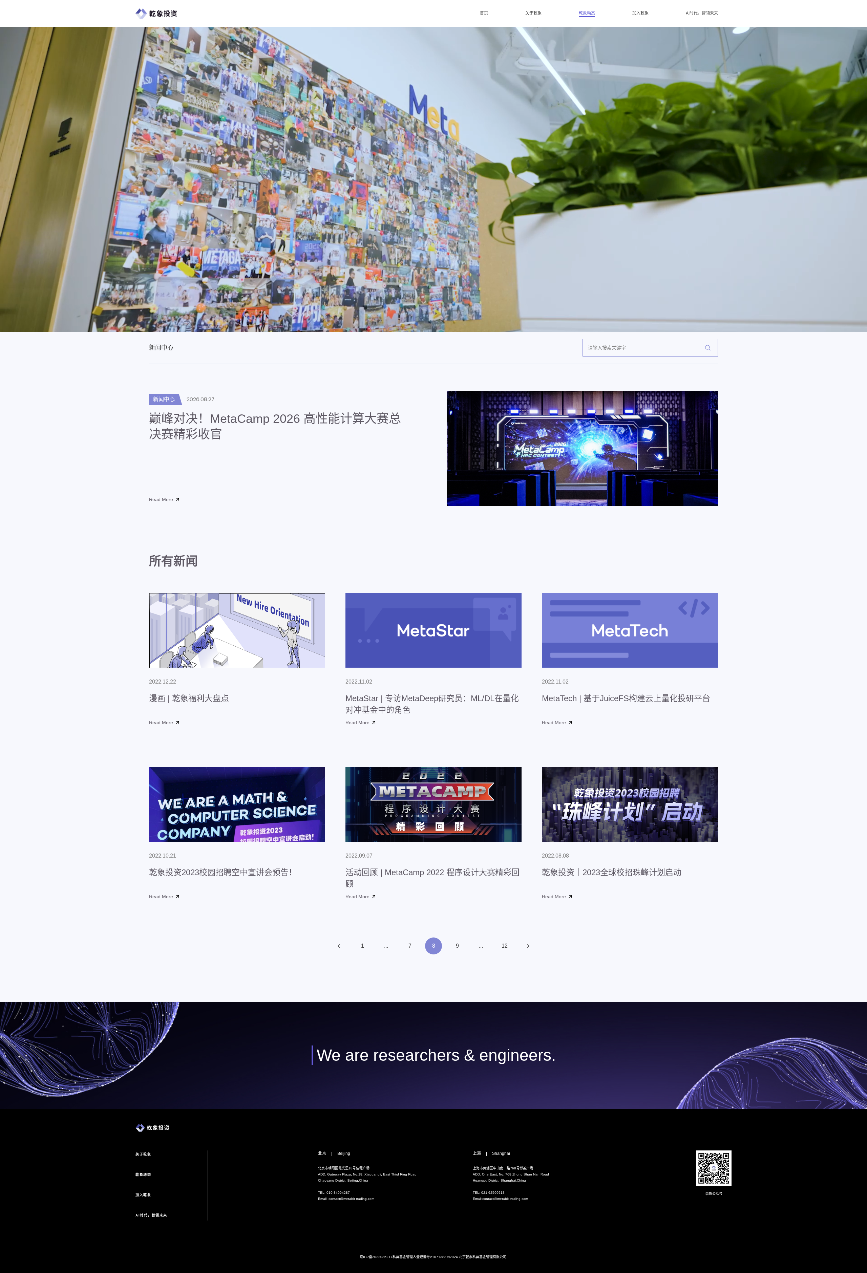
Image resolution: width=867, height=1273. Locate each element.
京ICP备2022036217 (376, 1257)
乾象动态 (587, 13)
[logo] (156, 13)
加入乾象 (640, 13)
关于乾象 (533, 13)
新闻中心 (161, 347)
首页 (484, 13)
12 (505, 946)
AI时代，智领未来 (702, 13)
